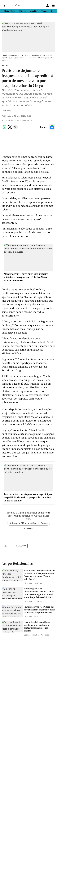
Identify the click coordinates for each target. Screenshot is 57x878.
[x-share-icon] (10, 128)
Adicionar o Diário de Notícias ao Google (29, 523)
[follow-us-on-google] (52, 127)
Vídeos (44, 11)
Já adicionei (28, 528)
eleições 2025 (20, 546)
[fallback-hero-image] (12, 575)
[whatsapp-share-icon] (4, 128)
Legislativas (7, 546)
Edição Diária (9, 11)
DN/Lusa (6, 110)
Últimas (22, 11)
